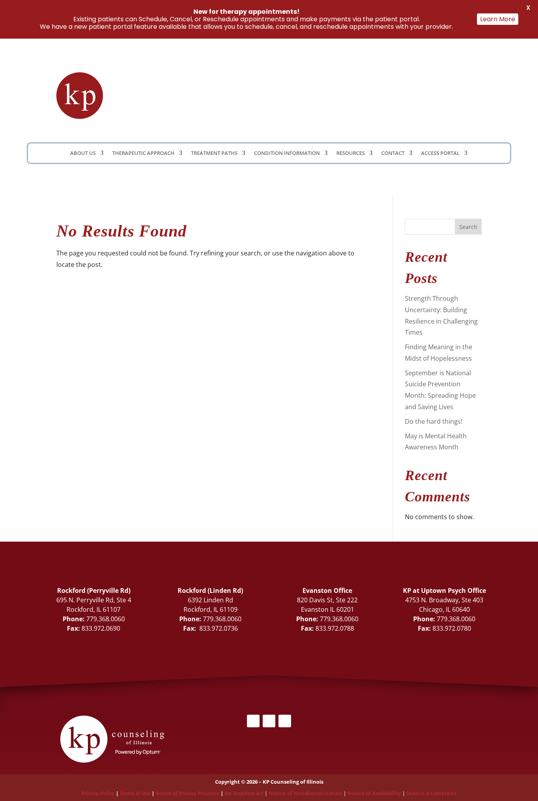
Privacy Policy (98, 793)
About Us (83, 153)
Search (468, 227)
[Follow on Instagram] (284, 721)
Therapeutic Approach (143, 153)
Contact (392, 153)
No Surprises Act (243, 793)
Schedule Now (440, 95)
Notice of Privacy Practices (187, 793)
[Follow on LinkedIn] (349, 77)
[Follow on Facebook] (334, 77)
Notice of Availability (374, 793)
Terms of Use (135, 793)
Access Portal (440, 153)
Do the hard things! (433, 421)
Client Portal (354, 93)
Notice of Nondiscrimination (305, 793)
